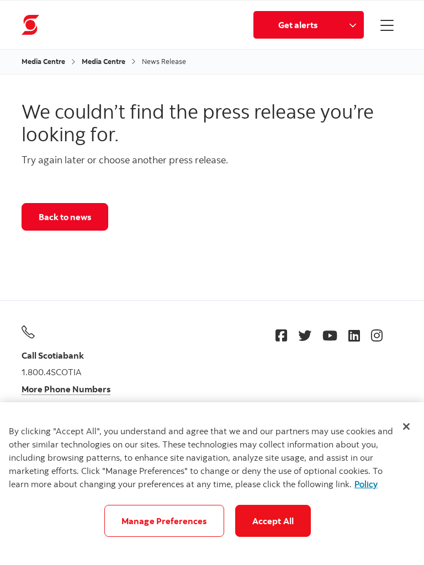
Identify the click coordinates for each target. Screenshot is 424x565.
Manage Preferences (164, 520)
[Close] (406, 426)
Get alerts (297, 24)
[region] (212, 483)
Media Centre (43, 61)
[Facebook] (281, 335)
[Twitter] (304, 335)
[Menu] (387, 24)
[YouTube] (329, 335)
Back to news (65, 216)
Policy (366, 483)
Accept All (273, 520)
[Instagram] (377, 335)
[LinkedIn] (354, 335)
